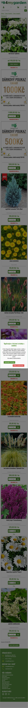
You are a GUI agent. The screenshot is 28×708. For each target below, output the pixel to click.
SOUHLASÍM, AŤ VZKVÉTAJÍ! (9, 362)
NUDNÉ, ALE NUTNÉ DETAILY (18, 365)
